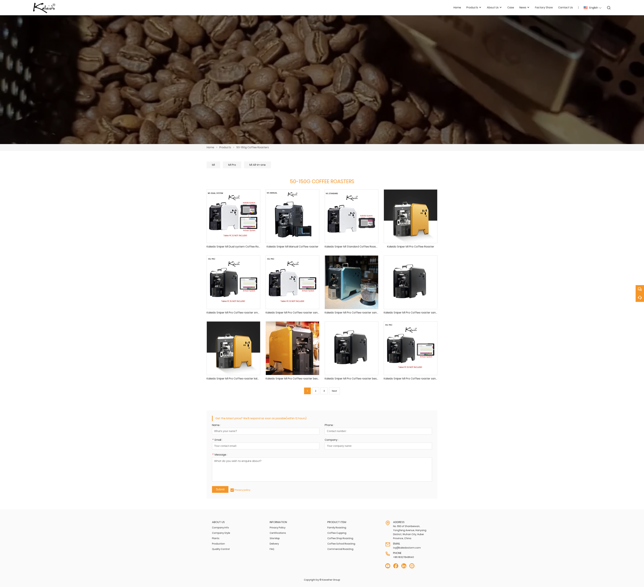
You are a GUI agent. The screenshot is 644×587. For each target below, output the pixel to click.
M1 (213, 165)
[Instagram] (412, 566)
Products (225, 147)
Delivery (274, 543)
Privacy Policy (277, 527)
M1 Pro (232, 165)
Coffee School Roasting (341, 543)
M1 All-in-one (257, 165)
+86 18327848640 (403, 557)
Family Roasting (336, 527)
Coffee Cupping (336, 533)
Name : (216, 425)
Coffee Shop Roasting (340, 538)
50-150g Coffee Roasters (252, 147)
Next (334, 391)
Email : (217, 440)
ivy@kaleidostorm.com (407, 547)
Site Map (275, 538)
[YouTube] (387, 566)
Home (210, 147)
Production (218, 543)
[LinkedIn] (404, 566)
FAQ (272, 549)
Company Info (220, 527)
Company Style (221, 533)
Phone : (329, 425)
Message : (219, 455)
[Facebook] (395, 566)
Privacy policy (242, 490)
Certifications (278, 533)
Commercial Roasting (340, 549)
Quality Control (221, 549)
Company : (332, 440)
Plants (215, 538)
